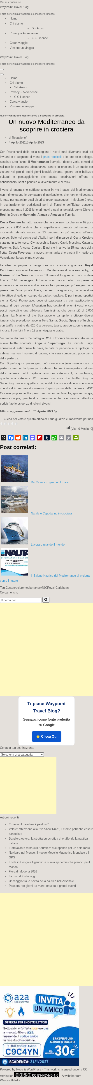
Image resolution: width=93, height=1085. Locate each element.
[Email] (61, 437)
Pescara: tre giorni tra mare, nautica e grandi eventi (42, 885)
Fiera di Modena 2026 (23, 871)
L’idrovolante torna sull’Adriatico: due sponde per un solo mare (49, 848)
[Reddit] (18, 437)
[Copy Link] (68, 437)
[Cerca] (45, 600)
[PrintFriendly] (75, 437)
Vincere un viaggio (22, 47)
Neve (19, 1069)
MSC (44, 587)
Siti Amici (38, 28)
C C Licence (40, 38)
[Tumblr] (47, 437)
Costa (9, 587)
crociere (18, 587)
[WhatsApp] (54, 437)
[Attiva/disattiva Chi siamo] (79, 83)
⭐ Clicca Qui (46, 736)
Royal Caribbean (58, 587)
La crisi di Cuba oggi (22, 876)
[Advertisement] (46, 649)
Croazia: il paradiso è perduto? (29, 824)
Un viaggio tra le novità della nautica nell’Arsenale (41, 881)
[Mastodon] (32, 437)
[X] (3, 437)
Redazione (19, 137)
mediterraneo (32, 587)
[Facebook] (10, 437)
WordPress (34, 1069)
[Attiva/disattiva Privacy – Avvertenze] (79, 92)
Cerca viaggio (19, 42)
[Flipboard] (39, 437)
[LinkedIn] (25, 437)
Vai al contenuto (10, 2)
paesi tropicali (52, 156)
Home (13, 18)
